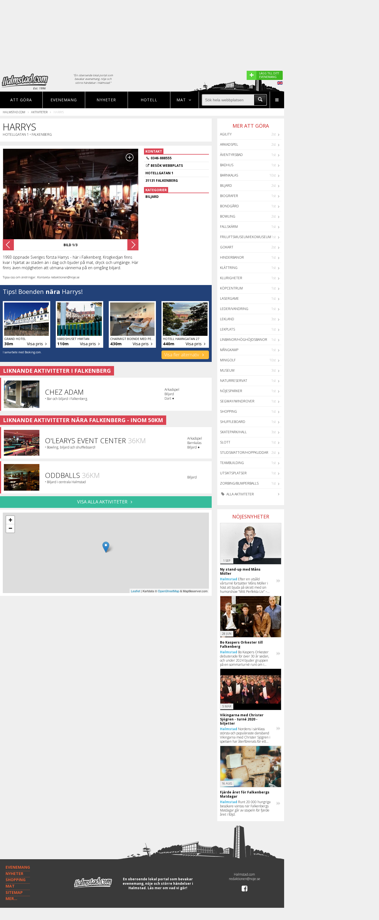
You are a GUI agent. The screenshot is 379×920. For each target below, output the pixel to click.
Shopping (228, 411)
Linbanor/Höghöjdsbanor (243, 339)
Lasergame (229, 298)
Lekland (227, 319)
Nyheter (106, 99)
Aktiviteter (39, 112)
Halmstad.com (14, 112)
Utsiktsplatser (233, 473)
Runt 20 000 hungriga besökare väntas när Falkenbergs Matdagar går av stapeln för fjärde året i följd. (245, 808)
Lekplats (227, 329)
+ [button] (10, 519)
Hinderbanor (232, 257)
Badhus (226, 165)
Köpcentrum (231, 288)
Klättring (228, 267)
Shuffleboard (232, 421)
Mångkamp (229, 349)
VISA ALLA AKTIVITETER (102, 502)
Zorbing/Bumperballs (239, 483)
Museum (227, 370)
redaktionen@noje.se (244, 878)
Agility (226, 134)
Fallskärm (229, 226)
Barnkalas (229, 175)
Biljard (226, 185)
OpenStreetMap (168, 591)
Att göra (21, 99)
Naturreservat (233, 380)
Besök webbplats (167, 165)
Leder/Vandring (234, 308)
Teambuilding (232, 462)
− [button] (10, 528)
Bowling (227, 216)
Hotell (149, 99)
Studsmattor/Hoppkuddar (244, 452)
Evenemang (63, 99)
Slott (225, 442)
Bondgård (229, 206)
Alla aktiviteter (240, 494)
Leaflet (135, 591)
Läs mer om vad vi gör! (167, 888)
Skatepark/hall (233, 432)
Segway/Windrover (237, 401)
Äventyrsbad (231, 154)
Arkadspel (229, 144)
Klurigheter (231, 278)
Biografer (229, 195)
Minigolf (228, 360)
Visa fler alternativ (182, 355)
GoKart (226, 247)
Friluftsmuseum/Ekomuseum (245, 237)
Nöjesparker (231, 391)
